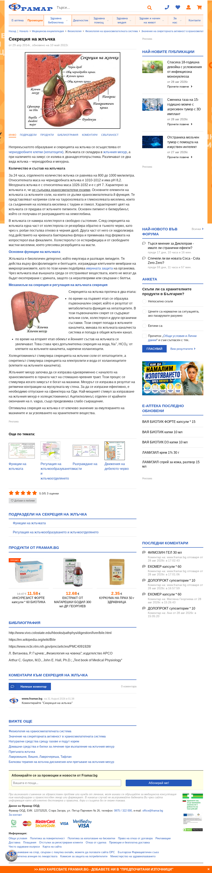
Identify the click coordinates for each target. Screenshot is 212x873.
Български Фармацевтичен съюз (138, 852)
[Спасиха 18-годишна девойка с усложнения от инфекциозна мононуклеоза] (152, 67)
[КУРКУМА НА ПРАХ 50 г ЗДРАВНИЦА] (116, 571)
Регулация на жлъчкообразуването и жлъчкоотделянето (56, 532)
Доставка (14, 842)
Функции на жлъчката (17, 466)
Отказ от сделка (96, 842)
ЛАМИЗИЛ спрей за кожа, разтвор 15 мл (171, 464)
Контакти (195, 20)
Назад (12, 31)
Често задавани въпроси (24, 846)
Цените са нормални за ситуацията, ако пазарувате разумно (173, 313)
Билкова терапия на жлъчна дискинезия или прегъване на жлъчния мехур (61, 762)
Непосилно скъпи (160, 301)
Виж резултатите (181, 348)
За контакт (15, 814)
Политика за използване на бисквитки (91, 838)
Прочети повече (178, 86)
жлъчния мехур (115, 152)
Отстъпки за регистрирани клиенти (61, 842)
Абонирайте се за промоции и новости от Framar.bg (55, 775)
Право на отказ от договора (135, 838)
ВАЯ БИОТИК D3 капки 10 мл (165, 442)
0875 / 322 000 (123, 810)
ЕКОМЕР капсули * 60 (164, 566)
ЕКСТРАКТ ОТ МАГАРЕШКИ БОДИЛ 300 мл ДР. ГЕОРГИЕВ (72, 602)
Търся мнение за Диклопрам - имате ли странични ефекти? (171, 246)
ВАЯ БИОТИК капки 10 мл (162, 432)
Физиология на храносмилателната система (111, 31)
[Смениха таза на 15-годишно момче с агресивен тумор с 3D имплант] (152, 104)
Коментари (90, 134)
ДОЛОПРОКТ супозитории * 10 (171, 580)
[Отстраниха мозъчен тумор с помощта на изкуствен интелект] (152, 142)
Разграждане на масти (85, 466)
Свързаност (109, 134)
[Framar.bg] (31, 7)
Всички (196, 229)
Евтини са (155, 325)
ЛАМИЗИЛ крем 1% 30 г (160, 452)
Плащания (29, 842)
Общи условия (18, 838)
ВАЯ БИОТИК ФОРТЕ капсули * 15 (168, 421)
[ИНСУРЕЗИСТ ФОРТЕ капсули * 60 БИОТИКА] (28, 571)
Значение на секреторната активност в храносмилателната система (57, 736)
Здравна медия (122, 20)
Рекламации (163, 838)
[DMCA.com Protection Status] (192, 831)
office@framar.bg (152, 810)
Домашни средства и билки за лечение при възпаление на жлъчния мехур (61, 746)
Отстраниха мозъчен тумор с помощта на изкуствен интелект (183, 142)
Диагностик (80, 20)
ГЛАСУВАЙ (154, 348)
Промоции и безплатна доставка (129, 842)
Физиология (74, 31)
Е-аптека (18, 20)
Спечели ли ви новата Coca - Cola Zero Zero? (174, 261)
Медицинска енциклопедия (48, 31)
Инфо (12, 134)
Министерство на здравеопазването (132, 856)
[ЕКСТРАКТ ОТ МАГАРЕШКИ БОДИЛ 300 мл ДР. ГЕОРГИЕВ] (73, 571)
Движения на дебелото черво (117, 466)
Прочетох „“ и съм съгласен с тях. (172, 338)
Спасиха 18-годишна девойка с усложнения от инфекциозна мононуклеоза (184, 69)
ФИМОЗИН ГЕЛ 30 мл (165, 552)
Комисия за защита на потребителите (83, 856)
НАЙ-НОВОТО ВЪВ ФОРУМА (159, 231)
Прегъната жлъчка (22, 751)
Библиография (68, 134)
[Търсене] (150, 8)
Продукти (47, 134)
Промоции (35, 20)
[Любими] (178, 8)
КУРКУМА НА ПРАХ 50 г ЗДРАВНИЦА (116, 600)
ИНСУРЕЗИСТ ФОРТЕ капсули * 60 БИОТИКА (28, 600)
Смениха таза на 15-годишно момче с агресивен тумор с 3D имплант (184, 107)
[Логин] (189, 8)
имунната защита (99, 268)
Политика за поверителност (47, 838)
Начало (23, 31)
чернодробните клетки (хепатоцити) (36, 152)
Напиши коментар (33, 686)
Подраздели (28, 134)
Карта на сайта (52, 846)
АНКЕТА (149, 279)
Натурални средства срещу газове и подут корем (44, 741)
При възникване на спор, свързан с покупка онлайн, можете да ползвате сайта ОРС (62, 852)
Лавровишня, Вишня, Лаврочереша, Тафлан (40, 756)
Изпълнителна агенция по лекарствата (33, 856)
